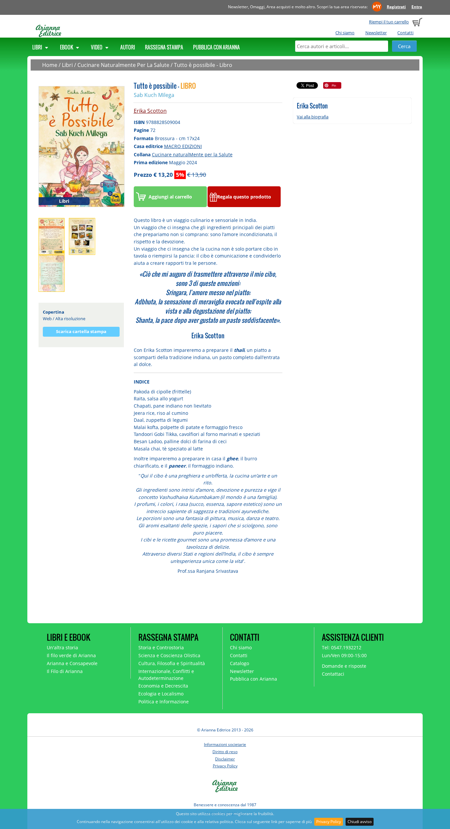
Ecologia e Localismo (160, 694)
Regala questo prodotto (244, 197)
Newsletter (376, 33)
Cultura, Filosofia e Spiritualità (171, 663)
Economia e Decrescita (163, 686)
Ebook (67, 47)
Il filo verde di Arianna (71, 655)
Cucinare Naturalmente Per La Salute (123, 65)
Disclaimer (225, 759)
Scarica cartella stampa (81, 331)
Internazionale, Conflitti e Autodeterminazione (166, 674)
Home (49, 65)
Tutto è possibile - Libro (203, 65)
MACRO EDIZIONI (183, 146)
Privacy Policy (328, 821)
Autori (127, 47)
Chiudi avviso (360, 821)
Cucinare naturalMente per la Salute (192, 154)
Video (97, 47)
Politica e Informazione (163, 701)
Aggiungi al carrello (170, 197)
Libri (37, 47)
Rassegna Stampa (164, 47)
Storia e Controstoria (161, 647)
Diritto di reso (225, 751)
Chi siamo (344, 33)
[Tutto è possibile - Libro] (82, 146)
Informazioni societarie (225, 744)
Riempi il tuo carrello (389, 22)
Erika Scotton (150, 110)
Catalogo (239, 663)
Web (47, 319)
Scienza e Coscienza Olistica (169, 655)
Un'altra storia (62, 647)
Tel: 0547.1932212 (341, 647)
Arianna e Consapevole (72, 663)
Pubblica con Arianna (216, 47)
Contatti (405, 33)
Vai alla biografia (312, 117)
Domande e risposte (344, 666)
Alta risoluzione (70, 319)
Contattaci (333, 674)
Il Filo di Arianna (65, 671)
